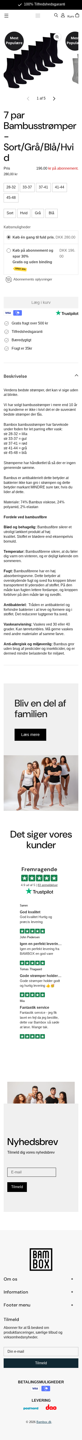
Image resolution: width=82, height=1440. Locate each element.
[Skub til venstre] (28, 98)
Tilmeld (17, 1187)
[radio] (9, 237)
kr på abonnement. (62, 168)
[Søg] (56, 16)
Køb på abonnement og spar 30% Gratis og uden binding (33, 259)
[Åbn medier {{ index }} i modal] (33, 60)
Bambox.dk (43, 1422)
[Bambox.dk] (38, 15)
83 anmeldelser (48, 885)
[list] (41, 60)
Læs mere (30, 734)
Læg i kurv (41, 302)
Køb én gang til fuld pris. (34, 237)
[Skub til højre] (54, 98)
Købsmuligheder (17, 227)
